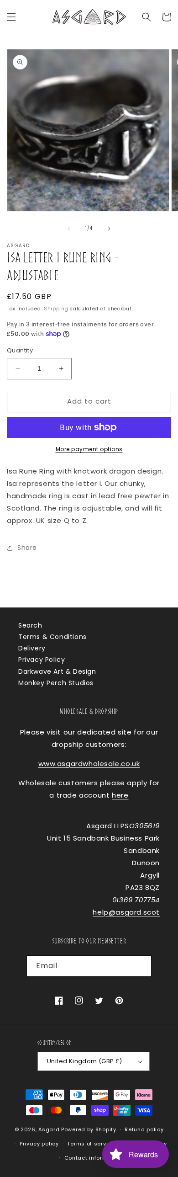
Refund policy (144, 1129)
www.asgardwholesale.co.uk (89, 763)
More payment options (89, 449)
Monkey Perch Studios (56, 682)
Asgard (48, 1129)
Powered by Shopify (88, 1129)
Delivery (32, 648)
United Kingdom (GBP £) (84, 1061)
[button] (11, 17)
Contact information (93, 1157)
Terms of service (91, 1143)
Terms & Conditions (52, 636)
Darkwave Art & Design (57, 671)
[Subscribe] (141, 966)
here (120, 795)
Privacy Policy (41, 659)
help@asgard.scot (126, 912)
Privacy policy (39, 1143)
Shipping (56, 308)
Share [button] (27, 547)
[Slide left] (69, 228)
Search (30, 625)
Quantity (20, 350)
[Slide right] (109, 228)
